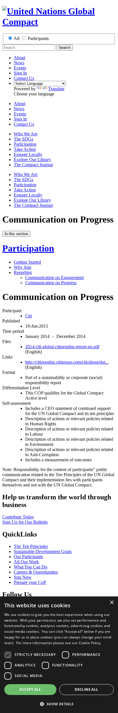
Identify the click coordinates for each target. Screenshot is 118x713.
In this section (16, 234)
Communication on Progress (50, 282)
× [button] (111, 602)
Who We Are (26, 133)
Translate (56, 88)
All (16, 38)
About (19, 57)
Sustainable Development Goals (43, 551)
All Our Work (26, 561)
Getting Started (27, 262)
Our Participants (28, 556)
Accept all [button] (30, 689)
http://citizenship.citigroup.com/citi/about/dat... (67, 362)
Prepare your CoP (30, 582)
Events (20, 67)
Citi (28, 315)
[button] (59, 703)
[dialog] (59, 654)
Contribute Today (18, 516)
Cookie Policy (90, 642)
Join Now (23, 577)
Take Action (25, 149)
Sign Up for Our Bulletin (25, 522)
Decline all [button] (86, 689)
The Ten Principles (31, 546)
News (19, 62)
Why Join (22, 267)
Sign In (20, 73)
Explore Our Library (32, 159)
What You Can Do (30, 566)
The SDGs (23, 139)
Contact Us (24, 78)
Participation (25, 144)
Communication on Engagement (54, 277)
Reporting (23, 272)
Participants (38, 38)
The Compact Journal (33, 164)
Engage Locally (28, 154)
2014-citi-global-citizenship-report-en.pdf (62, 346)
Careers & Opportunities (36, 572)
